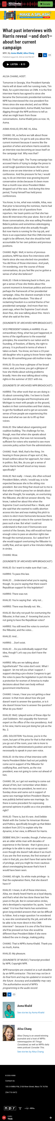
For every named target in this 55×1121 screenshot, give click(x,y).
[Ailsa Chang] (9, 1033)
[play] (4, 1117)
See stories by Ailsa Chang (30, 1051)
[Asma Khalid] (9, 1010)
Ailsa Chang (28, 53)
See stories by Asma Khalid (30, 1012)
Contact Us (10, 1081)
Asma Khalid (16, 53)
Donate (46, 4)
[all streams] (51, 1117)
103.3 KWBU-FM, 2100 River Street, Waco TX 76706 (26, 1087)
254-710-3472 (11, 1092)
